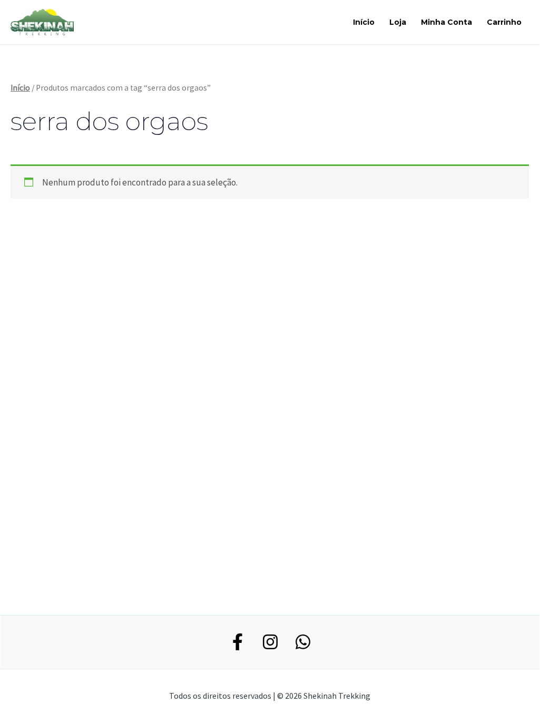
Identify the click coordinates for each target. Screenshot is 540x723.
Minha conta (446, 22)
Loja (397, 22)
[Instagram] (270, 641)
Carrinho (504, 22)
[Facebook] (237, 641)
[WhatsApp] (302, 641)
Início (364, 22)
